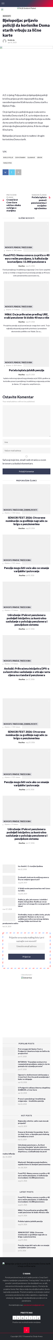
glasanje (31, 157)
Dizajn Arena (37, 1336)
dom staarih (20, 157)
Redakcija (11, 40)
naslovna (7, 163)
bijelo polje (8, 157)
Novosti (7, 16)
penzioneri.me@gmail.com (34, 1305)
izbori (39, 157)
